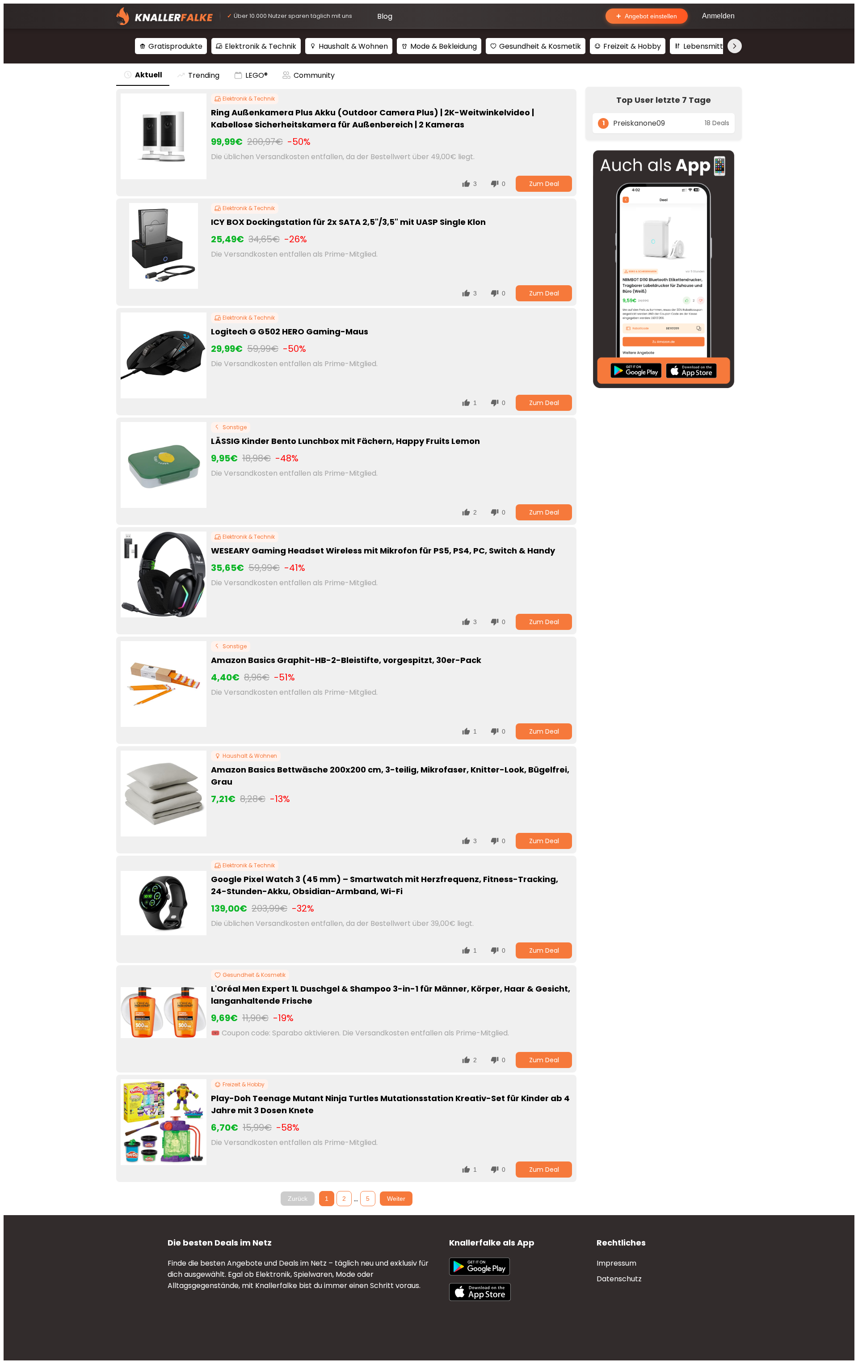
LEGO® (256, 75)
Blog (384, 16)
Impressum (616, 1263)
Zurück (297, 1198)
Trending (203, 75)
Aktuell (148, 75)
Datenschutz (619, 1279)
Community (314, 75)
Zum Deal (544, 183)
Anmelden (718, 16)
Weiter (396, 1198)
